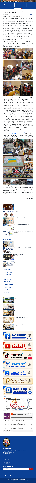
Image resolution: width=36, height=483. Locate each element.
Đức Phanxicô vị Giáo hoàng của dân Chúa (20, 254)
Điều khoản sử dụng (14, 472)
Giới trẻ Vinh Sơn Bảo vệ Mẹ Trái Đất (20, 297)
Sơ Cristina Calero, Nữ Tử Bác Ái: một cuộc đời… (21, 317)
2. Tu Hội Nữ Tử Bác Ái (10, 16)
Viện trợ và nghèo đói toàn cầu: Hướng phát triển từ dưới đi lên (23, 247)
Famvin (4, 458)
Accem (12, 132)
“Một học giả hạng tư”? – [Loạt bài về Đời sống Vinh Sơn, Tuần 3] (23, 261)
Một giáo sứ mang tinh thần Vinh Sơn (20, 324)
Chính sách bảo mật (6, 472)
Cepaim (16, 132)
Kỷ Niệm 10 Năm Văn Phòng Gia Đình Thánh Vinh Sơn (21, 224)
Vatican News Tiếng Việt (6, 462)
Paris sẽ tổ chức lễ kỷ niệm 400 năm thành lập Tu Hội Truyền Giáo (23, 217)
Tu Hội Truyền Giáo (5, 411)
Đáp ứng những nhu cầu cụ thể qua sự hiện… (21, 310)
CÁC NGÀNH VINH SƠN (18, 16)
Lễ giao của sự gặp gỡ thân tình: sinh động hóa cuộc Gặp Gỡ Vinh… (23, 231)
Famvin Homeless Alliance (7, 459)
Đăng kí (31, 468)
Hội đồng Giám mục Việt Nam (7, 465)
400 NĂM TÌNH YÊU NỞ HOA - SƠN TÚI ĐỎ (11, 411)
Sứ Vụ (20, 4)
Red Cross (21, 132)
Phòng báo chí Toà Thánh (6, 463)
